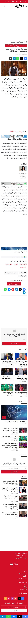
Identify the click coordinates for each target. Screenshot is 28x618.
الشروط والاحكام (21, 555)
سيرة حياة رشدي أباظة (11, 272)
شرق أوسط (23, 574)
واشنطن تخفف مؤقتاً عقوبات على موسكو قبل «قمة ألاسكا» (21, 378)
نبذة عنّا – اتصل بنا (21, 553)
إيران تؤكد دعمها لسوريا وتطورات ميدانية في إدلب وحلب (10, 497)
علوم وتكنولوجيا (22, 578)
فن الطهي (23, 589)
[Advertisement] (14, 25)
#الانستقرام (23, 264)
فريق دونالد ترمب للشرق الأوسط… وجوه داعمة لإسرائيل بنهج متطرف (10, 506)
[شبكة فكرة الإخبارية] (19, 6)
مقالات (24, 587)
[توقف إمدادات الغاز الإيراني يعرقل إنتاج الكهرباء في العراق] (23, 514)
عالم (25, 571)
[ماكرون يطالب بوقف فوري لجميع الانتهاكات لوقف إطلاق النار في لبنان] (23, 490)
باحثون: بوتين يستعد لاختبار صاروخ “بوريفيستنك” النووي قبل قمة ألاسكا (21, 363)
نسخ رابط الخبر (14, 284)
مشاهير (13, 42)
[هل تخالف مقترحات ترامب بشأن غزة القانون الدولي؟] (23, 483)
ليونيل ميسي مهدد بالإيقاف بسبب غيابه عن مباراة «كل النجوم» (21, 394)
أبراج (25, 584)
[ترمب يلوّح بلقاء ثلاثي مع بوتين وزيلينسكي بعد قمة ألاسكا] (7, 356)
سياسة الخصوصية (21, 558)
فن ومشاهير (23, 582)
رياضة (25, 576)
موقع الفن (17, 46)
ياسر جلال (22, 272)
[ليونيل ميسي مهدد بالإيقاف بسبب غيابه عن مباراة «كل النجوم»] (21, 387)
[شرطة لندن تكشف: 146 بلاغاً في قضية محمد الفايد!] (7, 371)
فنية (17, 42)
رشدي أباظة (22, 276)
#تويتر (16, 264)
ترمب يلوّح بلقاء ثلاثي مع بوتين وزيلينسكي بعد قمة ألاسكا (8, 363)
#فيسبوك (23, 267)
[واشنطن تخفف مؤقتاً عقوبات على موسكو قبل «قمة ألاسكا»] (21, 371)
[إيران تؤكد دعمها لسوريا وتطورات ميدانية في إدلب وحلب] (23, 498)
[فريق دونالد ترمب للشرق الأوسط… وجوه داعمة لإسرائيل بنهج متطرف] (23, 506)
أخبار (11, 46)
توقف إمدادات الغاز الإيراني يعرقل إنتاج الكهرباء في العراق (10, 514)
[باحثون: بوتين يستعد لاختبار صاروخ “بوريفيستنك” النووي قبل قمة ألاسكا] (21, 356)
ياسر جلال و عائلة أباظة (16, 131)
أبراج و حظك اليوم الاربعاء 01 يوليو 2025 (15, 421)
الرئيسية (22, 42)
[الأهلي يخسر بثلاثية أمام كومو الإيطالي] (7, 387)
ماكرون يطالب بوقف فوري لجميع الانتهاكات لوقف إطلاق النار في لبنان (10, 489)
